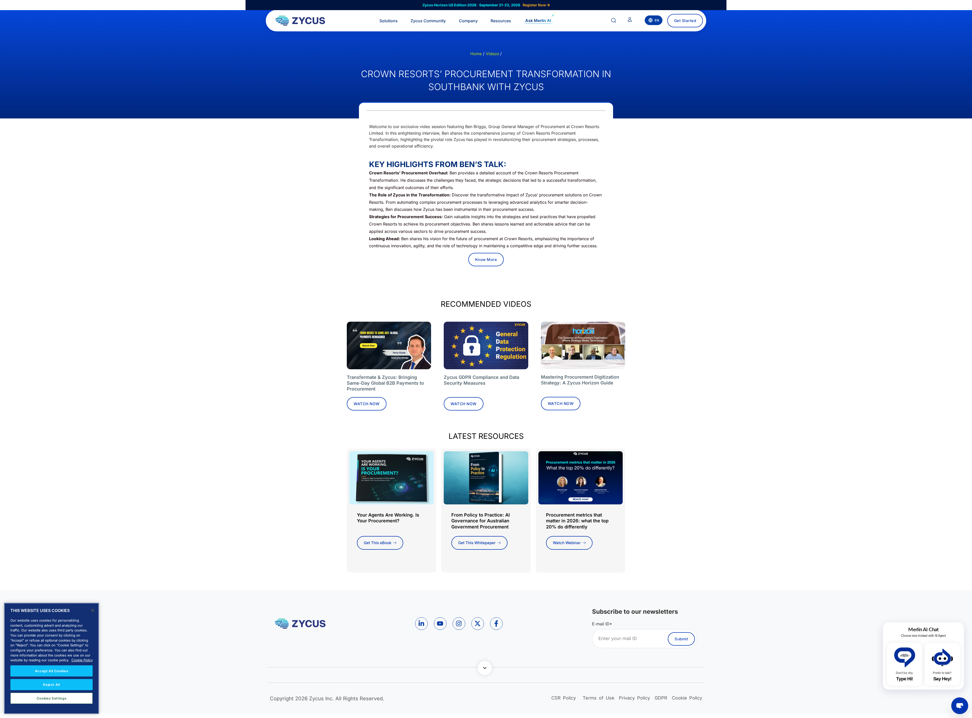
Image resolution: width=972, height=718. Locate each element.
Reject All (51, 685)
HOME (476, 53)
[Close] (92, 610)
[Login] (629, 20)
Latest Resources (486, 436)
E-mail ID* (602, 623)
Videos (492, 53)
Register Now (535, 5)
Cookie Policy (82, 660)
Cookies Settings (52, 698)
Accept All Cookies (51, 671)
